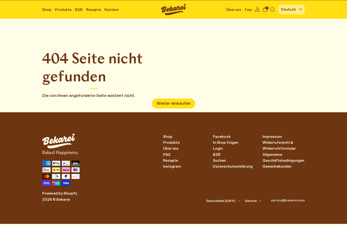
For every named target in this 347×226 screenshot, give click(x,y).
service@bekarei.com (288, 200)
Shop (46, 10)
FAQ (166, 154)
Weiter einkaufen (173, 103)
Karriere (111, 10)
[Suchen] (272, 9)
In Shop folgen (225, 142)
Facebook (222, 137)
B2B (79, 10)
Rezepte (93, 10)
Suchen (219, 160)
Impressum (272, 137)
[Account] (257, 9)
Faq (248, 10)
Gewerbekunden (277, 166)
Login (218, 148)
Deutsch (288, 9)
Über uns (233, 10)
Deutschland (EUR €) (221, 201)
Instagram (172, 166)
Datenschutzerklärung (233, 166)
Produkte (63, 10)
